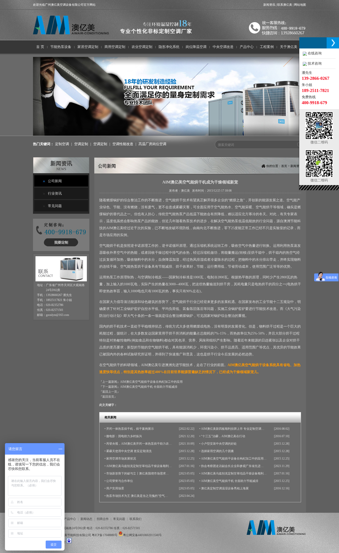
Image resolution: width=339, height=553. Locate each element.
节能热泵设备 (60, 47)
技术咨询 (314, 63)
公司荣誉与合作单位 (119, 481)
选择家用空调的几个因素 (217, 451)
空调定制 (81, 144)
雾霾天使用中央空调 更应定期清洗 (129, 451)
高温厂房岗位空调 (152, 144)
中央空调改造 (223, 47)
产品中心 (247, 47)
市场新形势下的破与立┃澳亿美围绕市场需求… (137, 473)
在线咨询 (314, 53)
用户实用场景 (115, 488)
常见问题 (55, 206)
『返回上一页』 (109, 391)
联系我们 (135, 519)
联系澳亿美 (284, 4)
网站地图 (300, 4)
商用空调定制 (114, 47)
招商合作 (103, 519)
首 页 (40, 47)
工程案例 (267, 47)
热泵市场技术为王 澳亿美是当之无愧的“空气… (137, 496)
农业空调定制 (142, 47)
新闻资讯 (269, 4)
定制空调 (62, 144)
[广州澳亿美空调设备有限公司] (119, 33)
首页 (284, 166)
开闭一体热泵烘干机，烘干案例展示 (130, 428)
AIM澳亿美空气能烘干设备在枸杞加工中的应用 (151, 381)
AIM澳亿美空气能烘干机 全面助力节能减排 (148, 386)
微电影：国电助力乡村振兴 (124, 436)
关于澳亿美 (288, 47)
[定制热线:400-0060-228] (61, 252)
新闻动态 (86, 519)
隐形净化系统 (169, 47)
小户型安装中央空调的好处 (219, 443)
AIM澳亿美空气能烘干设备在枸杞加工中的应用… (234, 458)
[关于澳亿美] (169, 134)
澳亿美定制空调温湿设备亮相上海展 (225, 488)
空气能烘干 (174, 200)
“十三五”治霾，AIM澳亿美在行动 (223, 436)
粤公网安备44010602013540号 (142, 535)
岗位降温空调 (196, 47)
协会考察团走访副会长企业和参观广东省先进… (232, 466)
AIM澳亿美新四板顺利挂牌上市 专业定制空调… (232, 428)
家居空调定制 (87, 47)
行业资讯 (55, 193)
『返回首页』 (108, 396)
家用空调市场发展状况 (121, 458)
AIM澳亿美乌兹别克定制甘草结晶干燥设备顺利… (139, 466)
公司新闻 (55, 181)
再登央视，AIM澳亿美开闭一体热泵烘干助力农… (139, 443)
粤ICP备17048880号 (104, 535)
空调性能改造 (122, 144)
